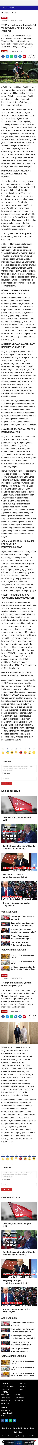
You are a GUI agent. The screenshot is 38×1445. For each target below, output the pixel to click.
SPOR (22, 1389)
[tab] (6, 761)
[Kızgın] (21, 749)
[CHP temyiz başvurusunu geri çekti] (19, 805)
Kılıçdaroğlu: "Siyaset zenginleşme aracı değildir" (15, 875)
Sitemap (9, 1428)
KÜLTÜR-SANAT (8, 1386)
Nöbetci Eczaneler (7, 1416)
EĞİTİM (22, 1383)
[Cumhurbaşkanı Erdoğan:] (19, 833)
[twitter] (7, 56)
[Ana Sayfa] (2, 13)
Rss (3, 1428)
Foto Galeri (5, 1395)
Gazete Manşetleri (7, 1413)
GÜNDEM (13, 12)
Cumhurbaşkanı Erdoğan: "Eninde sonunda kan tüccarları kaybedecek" (19, 847)
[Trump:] (19, 890)
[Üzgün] (34, 749)
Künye (15, 1428)
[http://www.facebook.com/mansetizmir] (2, 1420)
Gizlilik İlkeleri (18, 1432)
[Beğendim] (3, 749)
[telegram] (15, 56)
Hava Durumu (6, 1410)
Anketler (4, 1407)
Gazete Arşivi (18, 1400)
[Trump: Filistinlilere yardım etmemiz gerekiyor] (19, 1032)
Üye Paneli (17, 1395)
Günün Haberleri (19, 1397)
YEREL (5, 1392)
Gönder (7, 783)
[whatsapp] (11, 56)
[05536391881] (10, 1420)
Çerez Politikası (29, 1428)
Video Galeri (5, 1397)
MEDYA (23, 1386)
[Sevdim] (12, 749)
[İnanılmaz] (29, 749)
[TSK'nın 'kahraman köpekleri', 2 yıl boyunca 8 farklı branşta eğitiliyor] (19, 72)
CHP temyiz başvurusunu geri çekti (17, 818)
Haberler (7, 12)
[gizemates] (14, 1420)
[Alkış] (7, 749)
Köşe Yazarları (6, 1400)
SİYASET (6, 1389)
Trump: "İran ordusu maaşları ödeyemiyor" (16, 904)
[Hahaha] (25, 749)
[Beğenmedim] (16, 749)
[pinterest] (24, 56)
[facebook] (3, 56)
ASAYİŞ (5, 1383)
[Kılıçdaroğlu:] (19, 862)
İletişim (20, 1428)
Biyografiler (5, 1403)
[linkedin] (20, 56)
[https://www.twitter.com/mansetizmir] (6, 1420)
